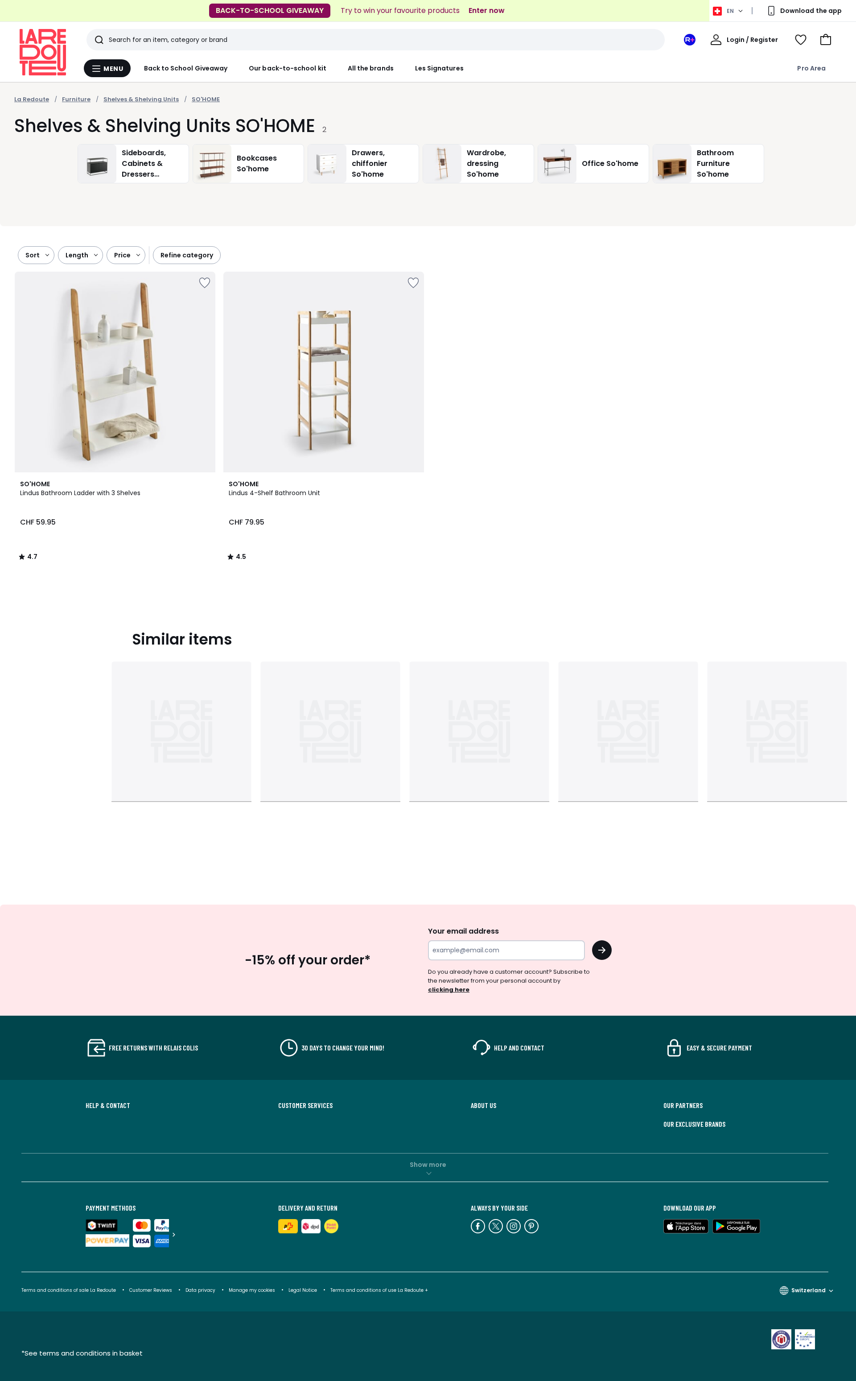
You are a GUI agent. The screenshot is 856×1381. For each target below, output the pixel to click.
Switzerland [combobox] (808, 1290)
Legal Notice (302, 1290)
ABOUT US (483, 1105)
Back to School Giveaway (186, 68)
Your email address (463, 931)
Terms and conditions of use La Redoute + (379, 1290)
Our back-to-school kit (287, 68)
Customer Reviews (150, 1290)
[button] (825, 39)
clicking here (448, 989)
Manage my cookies (252, 1290)
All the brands (371, 68)
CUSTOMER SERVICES (305, 1105)
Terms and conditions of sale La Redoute (69, 1290)
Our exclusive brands (694, 1124)
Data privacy (200, 1290)
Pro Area (811, 68)
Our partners (683, 1105)
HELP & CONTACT (108, 1105)
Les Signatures (439, 68)
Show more (428, 1164)
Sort (32, 255)
